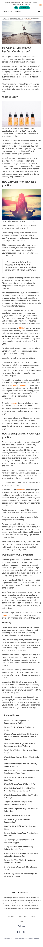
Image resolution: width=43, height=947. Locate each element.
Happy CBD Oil (8, 615)
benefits (14, 403)
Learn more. (28, 19)
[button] (39, 10)
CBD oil (22, 328)
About (33, 916)
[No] (41, 5)
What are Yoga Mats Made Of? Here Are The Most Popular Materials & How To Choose (21, 736)
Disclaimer (11, 916)
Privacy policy (24, 7)
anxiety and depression (20, 385)
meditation (20, 490)
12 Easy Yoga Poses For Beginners (18, 815)
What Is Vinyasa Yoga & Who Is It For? (20, 784)
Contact (21, 921)
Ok (16, 7)
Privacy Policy (22, 916)
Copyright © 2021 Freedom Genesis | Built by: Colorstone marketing (21, 938)
